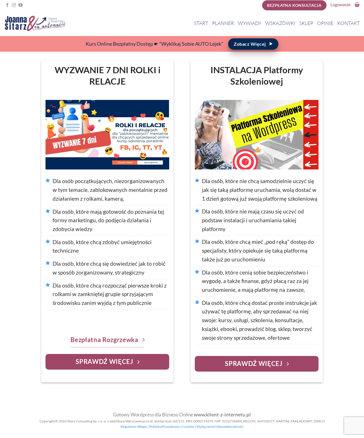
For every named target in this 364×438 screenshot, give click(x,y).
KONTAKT (348, 23)
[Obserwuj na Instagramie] (14, 5)
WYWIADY (249, 23)
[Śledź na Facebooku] (7, 5)
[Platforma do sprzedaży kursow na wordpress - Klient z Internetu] (35, 23)
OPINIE (325, 23)
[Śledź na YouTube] (20, 5)
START (201, 23)
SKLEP (306, 23)
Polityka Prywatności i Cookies (171, 426)
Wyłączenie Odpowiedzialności (220, 426)
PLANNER (223, 23)
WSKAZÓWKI (280, 23)
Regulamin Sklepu (134, 426)
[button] (340, 4)
